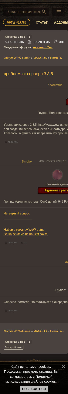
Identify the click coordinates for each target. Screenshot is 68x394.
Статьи (42, 22)
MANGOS (40, 57)
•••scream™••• (43, 47)
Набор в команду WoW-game (24, 229)
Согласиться (34, 389)
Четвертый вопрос (17, 213)
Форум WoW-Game (17, 57)
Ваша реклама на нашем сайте (26, 234)
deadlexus (55, 85)
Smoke (27, 161)
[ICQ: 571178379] (24, 243)
